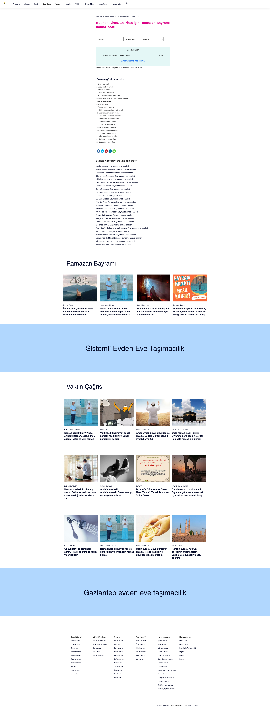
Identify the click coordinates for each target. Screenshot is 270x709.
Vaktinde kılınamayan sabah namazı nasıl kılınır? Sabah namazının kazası (115, 436)
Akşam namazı (141, 652)
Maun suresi (118, 652)
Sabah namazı (141, 640)
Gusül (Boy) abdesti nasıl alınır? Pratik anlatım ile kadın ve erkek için (80, 551)
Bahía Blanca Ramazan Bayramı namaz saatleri (116, 169)
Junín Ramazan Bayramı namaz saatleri (113, 189)
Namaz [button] (57, 4)
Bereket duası (75, 670)
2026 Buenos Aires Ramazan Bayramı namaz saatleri (117, 16)
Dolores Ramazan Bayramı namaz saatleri (114, 186)
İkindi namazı (140, 648)
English (181, 652)
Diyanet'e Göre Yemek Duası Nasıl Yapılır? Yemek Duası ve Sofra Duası (152, 492)
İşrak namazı (162, 644)
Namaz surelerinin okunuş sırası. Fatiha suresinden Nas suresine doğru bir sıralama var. (80, 494)
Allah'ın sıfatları (76, 663)
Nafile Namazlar (143, 305)
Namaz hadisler (76, 652)
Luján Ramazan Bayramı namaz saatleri (113, 199)
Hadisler (68, 4)
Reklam (181, 655)
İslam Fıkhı (103, 4)
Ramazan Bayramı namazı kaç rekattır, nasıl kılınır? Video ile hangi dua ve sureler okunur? (189, 311)
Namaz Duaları (106, 486)
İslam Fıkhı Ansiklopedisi (187, 648)
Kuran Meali (89, 4)
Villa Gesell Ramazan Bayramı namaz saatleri (115, 241)
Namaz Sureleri (69, 305)
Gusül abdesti (75, 644)
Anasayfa (16, 4)
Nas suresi (117, 677)
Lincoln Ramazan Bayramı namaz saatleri (113, 196)
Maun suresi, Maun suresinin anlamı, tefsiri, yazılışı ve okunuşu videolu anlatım (151, 551)
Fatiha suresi (118, 640)
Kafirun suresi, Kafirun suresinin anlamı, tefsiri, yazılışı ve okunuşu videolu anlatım (186, 553)
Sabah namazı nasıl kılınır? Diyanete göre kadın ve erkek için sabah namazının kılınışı (187, 492)
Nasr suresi (118, 663)
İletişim (181, 659)
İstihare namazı (163, 648)
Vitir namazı (140, 659)
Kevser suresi (118, 655)
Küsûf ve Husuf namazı (165, 685)
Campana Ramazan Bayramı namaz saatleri (114, 173)
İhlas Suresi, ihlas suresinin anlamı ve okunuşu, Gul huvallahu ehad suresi (78, 311)
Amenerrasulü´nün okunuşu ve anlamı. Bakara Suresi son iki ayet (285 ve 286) (153, 436)
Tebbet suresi (118, 666)
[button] (16, 4)
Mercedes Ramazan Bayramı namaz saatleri (114, 205)
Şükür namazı (162, 640)
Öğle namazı (140, 644)
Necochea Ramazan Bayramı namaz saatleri (115, 209)
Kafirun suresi (119, 659)
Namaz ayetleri (76, 655)
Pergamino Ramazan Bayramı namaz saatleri (115, 218)
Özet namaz (97, 648)
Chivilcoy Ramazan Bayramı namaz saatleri (114, 179)
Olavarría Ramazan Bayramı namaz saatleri (114, 215)
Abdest (27, 4)
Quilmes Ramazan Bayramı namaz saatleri (114, 225)
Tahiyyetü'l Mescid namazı (166, 677)
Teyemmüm (75, 648)
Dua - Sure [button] (47, 4)
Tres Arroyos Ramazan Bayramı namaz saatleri (116, 235)
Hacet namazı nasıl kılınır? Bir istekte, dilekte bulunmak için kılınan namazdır (153, 311)
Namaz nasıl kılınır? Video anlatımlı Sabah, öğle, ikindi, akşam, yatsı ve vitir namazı (115, 311)
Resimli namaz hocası (100, 644)
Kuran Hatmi (117, 4)
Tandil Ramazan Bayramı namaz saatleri (113, 231)
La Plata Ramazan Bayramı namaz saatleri (114, 192)
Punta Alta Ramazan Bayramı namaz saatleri (115, 222)
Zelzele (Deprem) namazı (166, 689)
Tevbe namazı (162, 666)
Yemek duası (75, 674)
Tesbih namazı (162, 652)
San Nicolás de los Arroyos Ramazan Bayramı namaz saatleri (122, 228)
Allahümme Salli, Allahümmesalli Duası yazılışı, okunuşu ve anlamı (116, 492)
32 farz (73, 666)
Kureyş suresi (118, 648)
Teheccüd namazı (164, 655)
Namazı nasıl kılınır (107, 305)
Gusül (36, 4)
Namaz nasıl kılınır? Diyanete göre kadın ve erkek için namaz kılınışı (117, 551)
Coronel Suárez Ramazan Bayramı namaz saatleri (117, 182)
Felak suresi (118, 674)
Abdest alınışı (75, 640)
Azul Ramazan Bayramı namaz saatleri (112, 166)
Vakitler (78, 4)
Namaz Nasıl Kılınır (72, 430)
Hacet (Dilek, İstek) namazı (167, 670)
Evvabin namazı (163, 663)
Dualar (139, 486)
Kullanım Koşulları (163, 705)
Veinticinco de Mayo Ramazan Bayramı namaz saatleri (119, 238)
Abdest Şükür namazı (165, 674)
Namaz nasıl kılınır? (99, 640)
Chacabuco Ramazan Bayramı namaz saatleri (115, 176)
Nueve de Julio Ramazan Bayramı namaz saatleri (117, 212)
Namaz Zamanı (193, 705)
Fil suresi (117, 644)
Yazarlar (104, 430)
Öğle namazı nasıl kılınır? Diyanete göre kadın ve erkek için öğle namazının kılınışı (187, 436)
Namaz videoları (98, 655)
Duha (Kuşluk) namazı (165, 659)
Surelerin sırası (76, 659)
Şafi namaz (96, 652)
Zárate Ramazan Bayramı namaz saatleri (113, 244)
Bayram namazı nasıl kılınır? (133, 61)
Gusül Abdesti (70, 545)
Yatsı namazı (140, 655)
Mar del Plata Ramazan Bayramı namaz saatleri (116, 202)
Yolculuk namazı (163, 681)
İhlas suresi (118, 670)
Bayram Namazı (179, 305)
